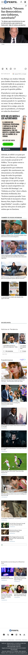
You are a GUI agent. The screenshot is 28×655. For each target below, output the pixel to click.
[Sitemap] (24, 635)
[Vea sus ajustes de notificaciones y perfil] (25, 2)
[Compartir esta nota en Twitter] (6, 68)
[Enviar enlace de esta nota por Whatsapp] (10, 68)
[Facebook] (4, 635)
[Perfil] (14, 631)
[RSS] (20, 635)
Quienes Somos (11, 640)
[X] (8, 635)
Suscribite (8, 144)
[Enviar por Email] (14, 68)
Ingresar (21, 2)
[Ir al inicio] (10, 2)
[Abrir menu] (2, 2)
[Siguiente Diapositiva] (25, 342)
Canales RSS (4, 640)
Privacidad (24, 640)
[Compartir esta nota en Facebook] (2, 68)
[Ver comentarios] (25, 6)
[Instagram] (16, 635)
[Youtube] (12, 635)
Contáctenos (18, 640)
